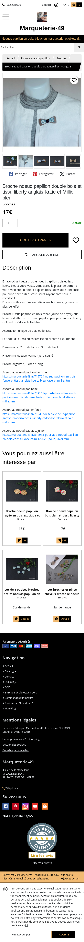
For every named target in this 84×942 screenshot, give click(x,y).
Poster (70, 174)
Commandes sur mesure (18, 698)
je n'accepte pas (21, 934)
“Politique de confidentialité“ (34, 921)
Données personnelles (15, 750)
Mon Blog (10, 708)
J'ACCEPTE (63, 934)
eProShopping (41, 878)
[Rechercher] (79, 47)
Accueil (11, 58)
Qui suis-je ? (11, 682)
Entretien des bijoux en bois (20, 692)
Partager (20, 174)
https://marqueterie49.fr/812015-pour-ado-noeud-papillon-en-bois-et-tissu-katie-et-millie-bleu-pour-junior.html (40, 437)
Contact (46, 5)
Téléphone (11, 788)
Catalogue (10, 671)
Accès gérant (71, 878)
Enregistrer (45, 174)
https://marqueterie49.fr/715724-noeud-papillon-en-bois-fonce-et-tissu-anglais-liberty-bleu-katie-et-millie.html (39, 378)
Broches (61, 58)
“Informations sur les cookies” (55, 918)
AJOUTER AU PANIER (35, 240)
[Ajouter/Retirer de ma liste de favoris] (76, 240)
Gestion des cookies (14, 744)
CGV (7, 687)
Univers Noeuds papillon (35, 58)
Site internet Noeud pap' (18, 703)
